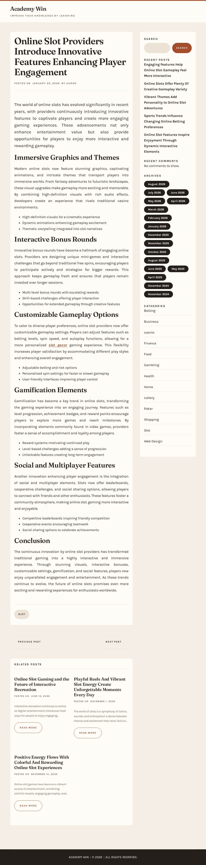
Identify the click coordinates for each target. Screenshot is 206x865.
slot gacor (58, 345)
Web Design (153, 441)
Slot (21, 614)
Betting (150, 311)
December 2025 (158, 235)
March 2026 (156, 209)
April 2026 (178, 201)
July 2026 (154, 192)
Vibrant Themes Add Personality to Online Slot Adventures (165, 102)
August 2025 (156, 260)
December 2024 (158, 285)
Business (151, 321)
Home (148, 387)
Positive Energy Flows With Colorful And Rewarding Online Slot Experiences (41, 762)
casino (149, 332)
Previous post (29, 641)
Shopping (151, 419)
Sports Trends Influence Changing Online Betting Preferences (164, 121)
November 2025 (158, 243)
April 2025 (155, 277)
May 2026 (154, 201)
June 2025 (155, 269)
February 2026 (158, 218)
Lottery (149, 398)
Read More (28, 727)
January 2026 (157, 226)
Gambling (151, 365)
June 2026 (178, 192)
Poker (148, 409)
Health (149, 376)
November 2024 (158, 294)
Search (151, 39)
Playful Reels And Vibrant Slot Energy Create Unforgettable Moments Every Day (100, 686)
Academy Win (28, 9)
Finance (150, 343)
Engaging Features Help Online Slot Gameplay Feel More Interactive (165, 70)
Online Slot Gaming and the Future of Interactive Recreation (41, 684)
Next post (114, 641)
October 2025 (157, 252)
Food (147, 354)
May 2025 (178, 269)
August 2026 (156, 184)
